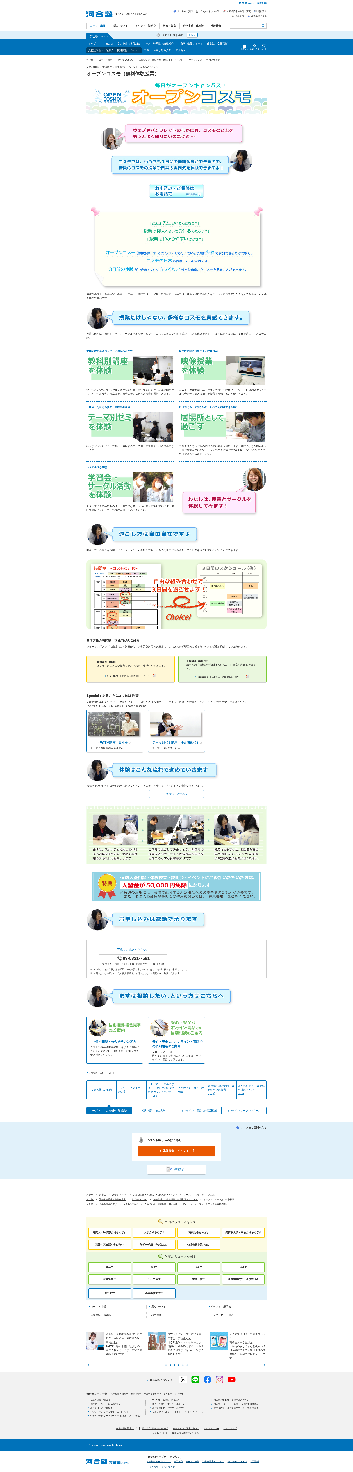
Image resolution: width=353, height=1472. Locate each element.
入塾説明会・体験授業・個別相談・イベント (114, 50)
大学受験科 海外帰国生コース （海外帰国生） (237, 1408)
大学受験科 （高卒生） (101, 1400)
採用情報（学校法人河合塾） (186, 1433)
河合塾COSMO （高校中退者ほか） (231, 1400)
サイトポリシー (211, 1428)
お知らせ (154, 1466)
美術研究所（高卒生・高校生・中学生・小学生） (176, 1412)
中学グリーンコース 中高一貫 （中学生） (110, 1412)
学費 (146, 50)
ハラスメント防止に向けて (186, 1428)
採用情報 (255, 1461)
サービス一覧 (192, 1461)
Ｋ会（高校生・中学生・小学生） (168, 1404)
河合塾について (160, 1433)
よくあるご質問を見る (253, 1127)
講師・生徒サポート (191, 43)
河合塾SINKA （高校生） (102, 1408)
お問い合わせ (168, 1466)
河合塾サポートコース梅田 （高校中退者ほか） (237, 1404)
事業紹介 (178, 1461)
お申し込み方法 (162, 50)
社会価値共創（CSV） (213, 1461)
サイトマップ (230, 1428)
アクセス (181, 50)
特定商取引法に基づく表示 (155, 1428)
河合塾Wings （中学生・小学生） (168, 1408)
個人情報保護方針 (125, 1428)
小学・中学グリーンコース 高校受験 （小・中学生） (116, 1415)
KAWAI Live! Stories (237, 1461)
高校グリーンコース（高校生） (105, 1404)
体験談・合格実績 (217, 43)
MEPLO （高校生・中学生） (166, 1400)
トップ (92, 43)
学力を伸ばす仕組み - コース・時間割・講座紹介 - (146, 43)
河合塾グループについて (159, 1461)
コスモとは (106, 43)
